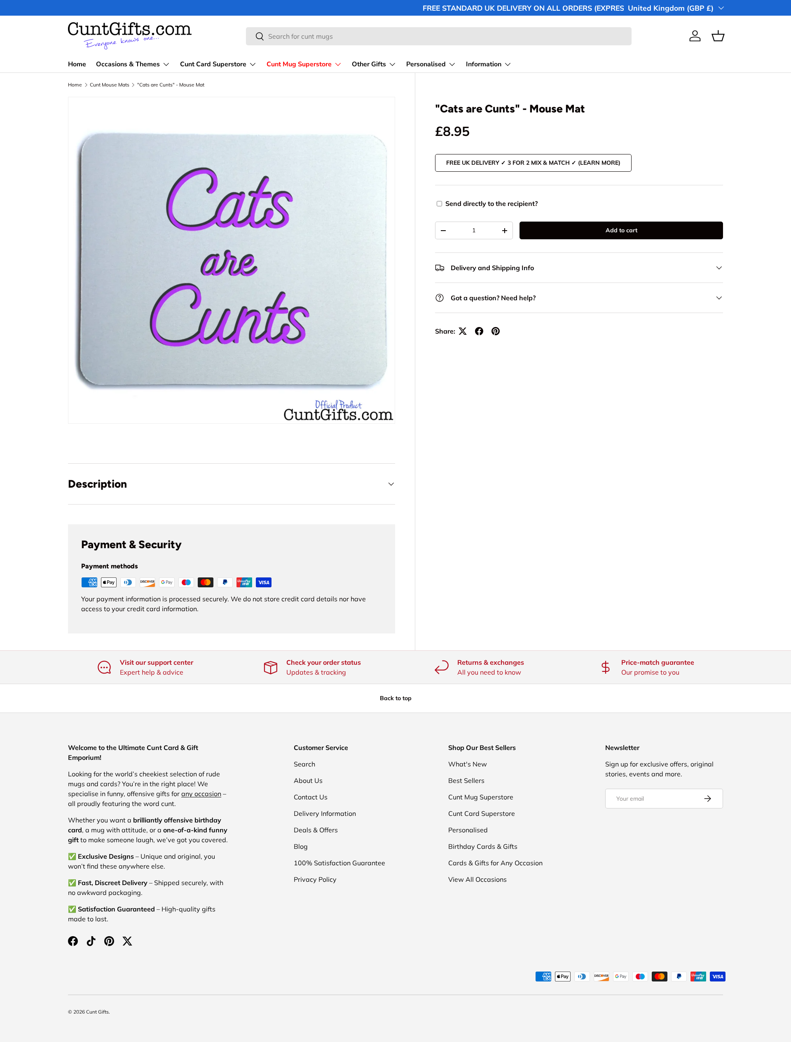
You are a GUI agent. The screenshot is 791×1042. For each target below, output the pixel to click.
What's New (467, 764)
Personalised (426, 64)
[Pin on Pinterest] (495, 331)
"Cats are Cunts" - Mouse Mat (170, 84)
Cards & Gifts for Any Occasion (495, 863)
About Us (308, 780)
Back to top (396, 698)
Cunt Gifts (97, 1012)
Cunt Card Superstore (213, 64)
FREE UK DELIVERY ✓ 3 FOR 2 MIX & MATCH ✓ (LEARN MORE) (533, 162)
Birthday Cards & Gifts (482, 846)
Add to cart (621, 230)
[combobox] (438, 36)
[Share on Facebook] (479, 331)
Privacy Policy (315, 879)
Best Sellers (466, 780)
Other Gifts (369, 64)
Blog (301, 846)
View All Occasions (477, 879)
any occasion (201, 794)
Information (483, 64)
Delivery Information (325, 813)
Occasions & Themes (128, 64)
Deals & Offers (316, 830)
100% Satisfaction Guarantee (339, 863)
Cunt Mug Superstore (299, 64)
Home (77, 64)
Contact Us (311, 797)
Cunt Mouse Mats (109, 84)
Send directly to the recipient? (491, 203)
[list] (231, 260)
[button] (718, 36)
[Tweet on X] (462, 331)
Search (304, 764)
